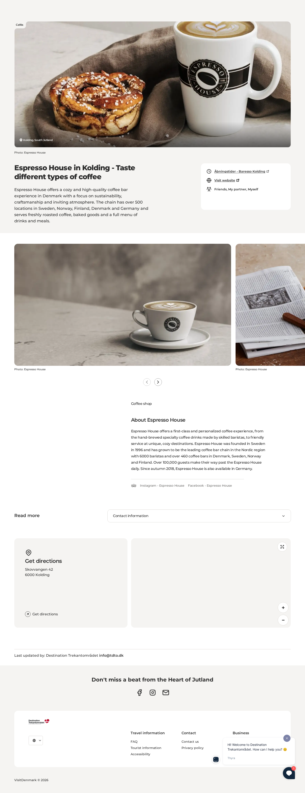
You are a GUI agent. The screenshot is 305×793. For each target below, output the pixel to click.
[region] (211, 583)
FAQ (134, 742)
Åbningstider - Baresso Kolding (239, 171)
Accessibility (140, 754)
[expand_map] (282, 547)
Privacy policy (193, 748)
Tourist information (146, 748)
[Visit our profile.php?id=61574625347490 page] (139, 692)
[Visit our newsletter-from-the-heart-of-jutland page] (166, 692)
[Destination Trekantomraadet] (39, 721)
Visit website (224, 180)
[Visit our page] (153, 692)
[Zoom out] (283, 620)
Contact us (190, 742)
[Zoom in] (283, 607)
